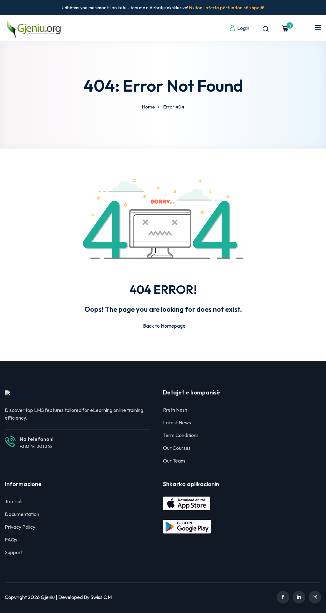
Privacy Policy (20, 527)
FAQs (11, 539)
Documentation (22, 514)
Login (243, 28)
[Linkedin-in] (299, 597)
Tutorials (14, 501)
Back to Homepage (164, 326)
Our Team (174, 460)
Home (148, 107)
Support (14, 552)
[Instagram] (314, 597)
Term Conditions (181, 435)
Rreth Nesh (175, 410)
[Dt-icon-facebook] (283, 597)
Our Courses (177, 448)
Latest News (177, 422)
